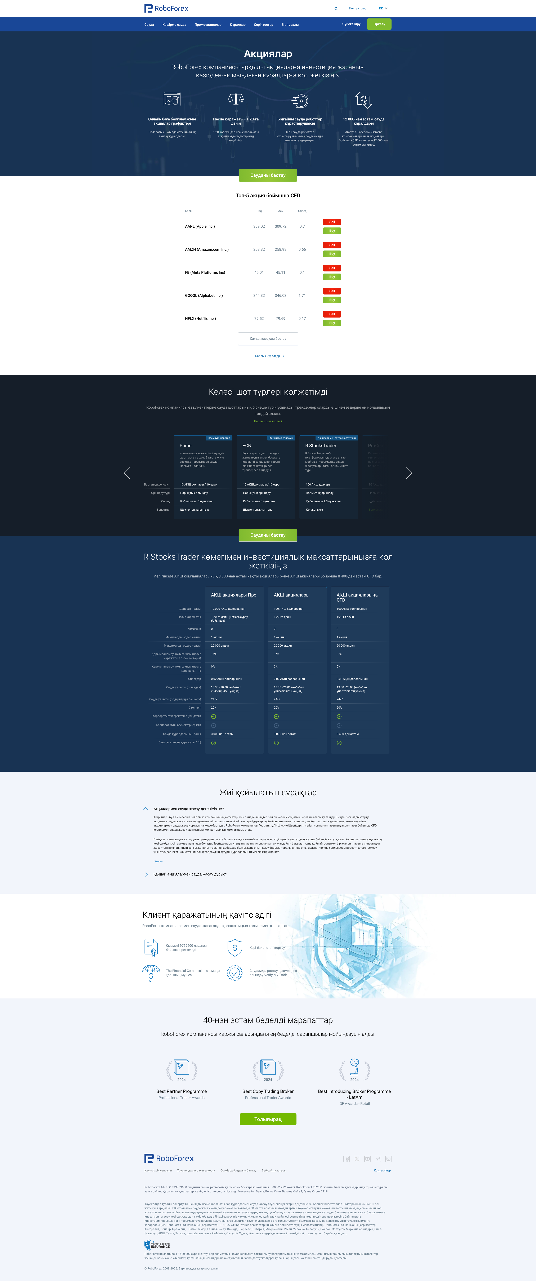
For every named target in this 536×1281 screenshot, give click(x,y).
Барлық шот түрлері (268, 421)
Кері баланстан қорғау (267, 948)
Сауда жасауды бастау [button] (268, 339)
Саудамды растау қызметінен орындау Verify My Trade (273, 973)
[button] (166, 8)
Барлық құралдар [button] (267, 356)
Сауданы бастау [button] (268, 175)
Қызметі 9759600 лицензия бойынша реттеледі (187, 948)
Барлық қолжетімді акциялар (389, 509)
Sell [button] (332, 222)
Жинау (158, 861)
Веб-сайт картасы (274, 1170)
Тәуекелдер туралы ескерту (196, 1170)
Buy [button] (332, 231)
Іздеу (269, 8)
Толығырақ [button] (268, 1119)
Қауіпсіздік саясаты (158, 1170)
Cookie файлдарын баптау (238, 1170)
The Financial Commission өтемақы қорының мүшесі (193, 973)
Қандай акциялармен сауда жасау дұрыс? (190, 874)
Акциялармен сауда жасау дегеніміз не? (188, 809)
